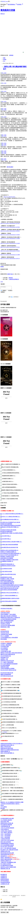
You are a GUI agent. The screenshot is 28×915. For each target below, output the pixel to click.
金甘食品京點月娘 (5, 631)
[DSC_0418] (3, 91)
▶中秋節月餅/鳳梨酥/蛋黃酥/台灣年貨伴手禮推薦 (12, 585)
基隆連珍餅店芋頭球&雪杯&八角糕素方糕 (10, 617)
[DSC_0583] (3, 150)
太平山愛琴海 (4, 806)
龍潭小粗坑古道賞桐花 (6, 842)
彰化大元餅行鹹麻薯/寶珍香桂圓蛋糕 (9, 663)
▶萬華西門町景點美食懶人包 (7, 564)
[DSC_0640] (3, 72)
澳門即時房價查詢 (5, 880)
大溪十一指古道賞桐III (6, 834)
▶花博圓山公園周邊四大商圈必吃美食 (9, 559)
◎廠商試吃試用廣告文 (14, 279)
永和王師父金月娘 (5, 632)
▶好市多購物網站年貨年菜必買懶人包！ (10, 519)
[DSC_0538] (3, 136)
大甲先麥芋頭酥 (4, 649)
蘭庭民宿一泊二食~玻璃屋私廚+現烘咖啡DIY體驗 (12, 802)
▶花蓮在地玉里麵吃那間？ (7, 531)
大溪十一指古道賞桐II (6, 835)
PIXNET (6, 895)
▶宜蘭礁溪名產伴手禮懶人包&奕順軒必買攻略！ (12, 533)
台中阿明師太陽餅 (5, 646)
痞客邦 (8, 274)
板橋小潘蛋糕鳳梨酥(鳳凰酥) (7, 620)
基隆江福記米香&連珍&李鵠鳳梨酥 (9, 616)
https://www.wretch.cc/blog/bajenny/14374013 (10, 223)
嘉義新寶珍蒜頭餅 (5, 666)
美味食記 (11, 277)
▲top (2, 281)
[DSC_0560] (3, 144)
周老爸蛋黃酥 (4, 639)
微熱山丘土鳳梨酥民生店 (6, 622)
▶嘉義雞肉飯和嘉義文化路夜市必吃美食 (10, 598)
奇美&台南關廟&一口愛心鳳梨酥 (8, 614)
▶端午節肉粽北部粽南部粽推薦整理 (9, 589)
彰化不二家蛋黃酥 (5, 636)
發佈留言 (2, 292)
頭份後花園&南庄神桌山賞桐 (7, 853)
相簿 (4, 57)
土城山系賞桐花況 (5, 829)
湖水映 (2, 805)
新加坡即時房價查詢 (5, 882)
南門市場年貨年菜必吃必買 (7, 676)
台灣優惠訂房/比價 (5, 883)
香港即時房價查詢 (5, 879)
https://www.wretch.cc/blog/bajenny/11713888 (10, 254)
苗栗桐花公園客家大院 (6, 860)
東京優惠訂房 (4, 874)
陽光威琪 (3, 808)
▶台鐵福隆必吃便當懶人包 (7, 561)
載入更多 (2, 284)
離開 (7, 912)
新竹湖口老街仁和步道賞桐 (7, 846)
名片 (4, 61)
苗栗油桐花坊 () (7, 856)
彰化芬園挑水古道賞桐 (6, 863)
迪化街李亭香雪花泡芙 (6, 656)
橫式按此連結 (10, 166)
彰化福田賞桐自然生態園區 (7, 865)
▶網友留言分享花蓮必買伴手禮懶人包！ (10, 527)
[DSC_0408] (3, 109)
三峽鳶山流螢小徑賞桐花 (6, 831)
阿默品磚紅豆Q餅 (5, 657)
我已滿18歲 (3, 912)
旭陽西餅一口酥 (4, 659)
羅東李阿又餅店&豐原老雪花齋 (8, 654)
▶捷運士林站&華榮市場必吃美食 (8, 574)
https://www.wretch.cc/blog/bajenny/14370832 (10, 227)
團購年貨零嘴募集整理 (6, 674)
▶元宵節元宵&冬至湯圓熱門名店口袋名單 (10, 522)
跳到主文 (3, 13)
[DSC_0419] (3, 101)
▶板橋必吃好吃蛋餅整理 (6, 523)
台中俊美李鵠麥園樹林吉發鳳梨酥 (8, 619)
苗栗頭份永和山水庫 (5, 851)
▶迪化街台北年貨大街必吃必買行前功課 (10, 586)
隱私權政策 (23, 895)
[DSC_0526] (3, 134)
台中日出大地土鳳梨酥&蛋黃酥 (8, 625)
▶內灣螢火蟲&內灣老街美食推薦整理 (9, 544)
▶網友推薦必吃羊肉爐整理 (7, 558)
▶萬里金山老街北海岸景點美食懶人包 (9, 550)
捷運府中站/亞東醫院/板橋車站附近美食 (10, 749)
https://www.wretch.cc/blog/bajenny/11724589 (10, 243)
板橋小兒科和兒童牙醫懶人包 (7, 753)
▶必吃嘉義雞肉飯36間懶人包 (7, 583)
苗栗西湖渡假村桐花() (8, 854)
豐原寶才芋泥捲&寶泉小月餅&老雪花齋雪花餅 (11, 652)
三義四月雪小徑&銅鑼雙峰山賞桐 (8, 862)
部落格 (4, 59)
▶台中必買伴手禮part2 (6, 538)
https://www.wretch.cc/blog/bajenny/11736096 (10, 238)
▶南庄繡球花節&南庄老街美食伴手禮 (9, 547)
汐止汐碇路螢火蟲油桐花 (6, 820)
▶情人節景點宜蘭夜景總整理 (7, 581)
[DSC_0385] (3, 83)
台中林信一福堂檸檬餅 (6, 645)
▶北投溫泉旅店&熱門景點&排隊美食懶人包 (11, 553)
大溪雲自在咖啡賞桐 (5, 838)
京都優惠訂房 (4, 877)
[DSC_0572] (3, 145)
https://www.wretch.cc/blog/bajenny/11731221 (10, 247)
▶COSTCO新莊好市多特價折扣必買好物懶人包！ (12, 513)
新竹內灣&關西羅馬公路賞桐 (7, 845)
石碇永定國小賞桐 (5, 821)
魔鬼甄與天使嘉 (8, 10)
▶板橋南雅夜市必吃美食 (6, 577)
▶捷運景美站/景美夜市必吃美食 (8, 565)
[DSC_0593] (3, 153)
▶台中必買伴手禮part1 (6, 535)
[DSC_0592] (3, 152)
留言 (12, 274)
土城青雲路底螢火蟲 (5, 826)
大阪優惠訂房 (4, 876)
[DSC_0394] (3, 108)
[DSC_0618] (3, 159)
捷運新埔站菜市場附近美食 (7, 748)
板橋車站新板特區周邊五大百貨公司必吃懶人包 (11, 743)
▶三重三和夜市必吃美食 (6, 571)
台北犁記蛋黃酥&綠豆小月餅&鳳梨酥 (9, 637)
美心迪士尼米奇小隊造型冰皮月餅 (8, 670)
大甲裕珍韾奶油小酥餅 (6, 651)
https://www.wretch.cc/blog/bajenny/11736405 (10, 234)
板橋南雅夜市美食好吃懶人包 (7, 745)
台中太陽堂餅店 (4, 648)
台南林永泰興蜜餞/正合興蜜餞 (7, 668)
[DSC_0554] (3, 143)
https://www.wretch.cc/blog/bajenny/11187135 (10, 258)
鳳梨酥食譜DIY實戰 (5, 627)
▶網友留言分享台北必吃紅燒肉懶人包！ (10, 592)
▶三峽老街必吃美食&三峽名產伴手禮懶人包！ (11, 541)
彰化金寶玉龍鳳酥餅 (5, 665)
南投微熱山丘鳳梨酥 (5, 623)
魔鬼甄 (2, 266)
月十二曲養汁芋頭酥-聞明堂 (7, 662)
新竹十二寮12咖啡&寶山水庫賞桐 (8, 848)
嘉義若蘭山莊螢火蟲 (5, 868)
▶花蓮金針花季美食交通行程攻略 (8, 529)
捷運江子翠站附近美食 (6, 746)
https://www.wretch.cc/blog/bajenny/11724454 (10, 250)
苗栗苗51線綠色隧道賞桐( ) (10, 859)
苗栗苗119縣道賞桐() (9, 857)
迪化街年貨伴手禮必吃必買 (7, 672)
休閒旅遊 (11, 55)
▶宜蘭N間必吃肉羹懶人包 (7, 580)
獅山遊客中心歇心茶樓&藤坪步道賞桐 (9, 849)
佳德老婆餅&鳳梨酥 (5, 612)
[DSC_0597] (3, 158)
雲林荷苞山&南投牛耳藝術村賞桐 (8, 867)
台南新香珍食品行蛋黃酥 (6, 634)
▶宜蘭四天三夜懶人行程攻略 (7, 578)
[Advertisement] (11, 25)
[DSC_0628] (3, 116)
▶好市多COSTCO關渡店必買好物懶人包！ (10, 516)
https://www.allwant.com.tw (9, 196)
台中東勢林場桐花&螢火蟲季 (7, 818)
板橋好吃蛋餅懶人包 (5, 751)
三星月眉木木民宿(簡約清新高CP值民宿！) (10, 803)
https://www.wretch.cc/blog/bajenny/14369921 (10, 230)
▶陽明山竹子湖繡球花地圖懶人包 (8, 551)
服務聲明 (14, 896)
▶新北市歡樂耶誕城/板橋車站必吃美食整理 (11, 525)
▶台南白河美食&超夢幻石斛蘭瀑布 (9, 601)
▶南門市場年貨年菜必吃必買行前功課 (9, 588)
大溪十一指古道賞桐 (5, 837)
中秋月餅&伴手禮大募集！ (7, 608)
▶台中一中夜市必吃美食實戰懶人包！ (9, 595)
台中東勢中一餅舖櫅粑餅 (6, 643)
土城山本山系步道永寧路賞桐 (7, 827)
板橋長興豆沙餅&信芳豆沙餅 (7, 660)
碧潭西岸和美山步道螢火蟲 (7, 823)
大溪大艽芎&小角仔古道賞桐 (7, 840)
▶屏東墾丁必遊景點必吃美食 (7, 556)
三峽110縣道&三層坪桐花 (6, 832)
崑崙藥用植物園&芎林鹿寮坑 (7, 843)
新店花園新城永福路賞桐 (6, 824)
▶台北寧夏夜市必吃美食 (6, 568)
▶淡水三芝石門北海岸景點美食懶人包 (9, 555)
